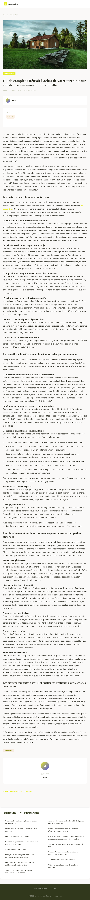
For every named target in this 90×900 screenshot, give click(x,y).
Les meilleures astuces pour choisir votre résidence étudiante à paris (63, 830)
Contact (53, 888)
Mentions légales (40, 888)
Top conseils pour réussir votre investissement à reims (65, 845)
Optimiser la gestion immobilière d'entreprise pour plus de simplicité (21, 843)
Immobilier (14, 15)
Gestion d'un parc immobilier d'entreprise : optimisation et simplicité (63, 853)
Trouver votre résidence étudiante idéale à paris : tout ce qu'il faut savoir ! (66, 822)
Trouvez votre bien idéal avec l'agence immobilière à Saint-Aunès (19, 871)
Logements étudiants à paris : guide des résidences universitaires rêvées (19, 863)
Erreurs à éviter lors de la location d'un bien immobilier (21, 830)
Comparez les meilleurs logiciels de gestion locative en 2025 (21, 822)
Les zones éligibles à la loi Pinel (17, 836)
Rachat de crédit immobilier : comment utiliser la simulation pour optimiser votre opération (66, 837)
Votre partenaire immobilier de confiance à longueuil (63, 866)
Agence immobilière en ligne (15, 849)
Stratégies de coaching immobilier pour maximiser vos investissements (19, 856)
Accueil (5, 15)
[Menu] (84, 4)
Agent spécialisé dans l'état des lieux (61, 860)
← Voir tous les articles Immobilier (17, 791)
